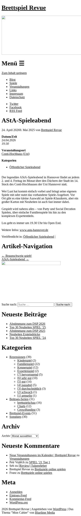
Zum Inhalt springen (14, 73)
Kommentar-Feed (20, 499)
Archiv (6, 435)
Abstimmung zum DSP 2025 (27, 330)
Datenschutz (17, 97)
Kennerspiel (24, 367)
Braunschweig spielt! (17, 255)
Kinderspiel (24, 360)
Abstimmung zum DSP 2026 (27, 323)
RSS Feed (15, 110)
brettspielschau (26, 402)
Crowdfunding (26, 409)
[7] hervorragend (27, 374)
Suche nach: (9, 304)
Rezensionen (17, 357)
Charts (21, 406)
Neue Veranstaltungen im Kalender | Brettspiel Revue (42, 455)
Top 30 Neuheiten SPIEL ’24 (27, 337)
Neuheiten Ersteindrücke (24, 334)
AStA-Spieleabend (15, 259)
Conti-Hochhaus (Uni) (15, 153)
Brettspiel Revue (24, 7)
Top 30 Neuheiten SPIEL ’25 (27, 327)
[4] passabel (24, 385)
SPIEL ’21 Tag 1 (39, 462)
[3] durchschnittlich (29, 388)
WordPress (59, 509)
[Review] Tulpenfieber (33, 465)
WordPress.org (18, 502)
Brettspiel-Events (20, 413)
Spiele (13, 83)
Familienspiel (25, 364)
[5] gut (21, 381)
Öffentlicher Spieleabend (24, 167)
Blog (12, 79)
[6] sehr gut (24, 378)
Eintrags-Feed (18, 495)
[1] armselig (24, 395)
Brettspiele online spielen (50, 469)
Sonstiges (15, 416)
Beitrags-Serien (19, 399)
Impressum (16, 93)
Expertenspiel (25, 371)
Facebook (15, 107)
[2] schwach (24, 392)
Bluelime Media (45, 512)
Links (13, 90)
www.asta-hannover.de (34, 230)
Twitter (13, 103)
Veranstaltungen (19, 86)
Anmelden (15, 492)
